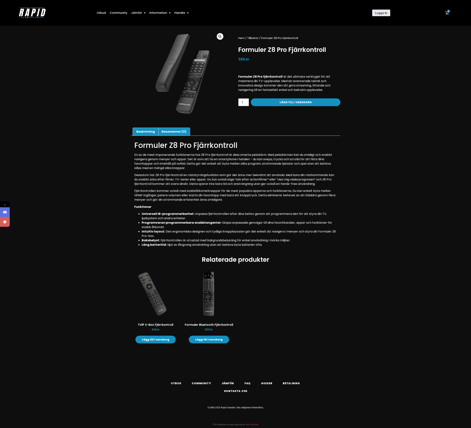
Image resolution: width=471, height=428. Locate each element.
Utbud (101, 13)
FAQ (248, 383)
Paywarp (253, 424)
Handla (179, 13)
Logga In (381, 13)
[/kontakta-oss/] (5, 222)
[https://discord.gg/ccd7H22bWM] (5, 212)
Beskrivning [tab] (145, 131)
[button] (220, 36)
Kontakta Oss (235, 391)
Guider (266, 383)
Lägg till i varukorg (296, 102)
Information (158, 13)
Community (118, 13)
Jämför (136, 13)
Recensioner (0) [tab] (174, 131)
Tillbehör (252, 38)
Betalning (291, 383)
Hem (241, 38)
